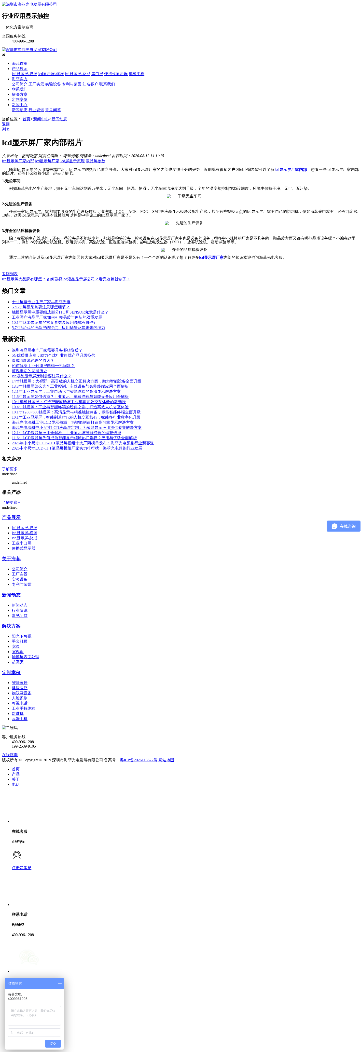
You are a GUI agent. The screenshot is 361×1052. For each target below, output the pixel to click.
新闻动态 (20, 110)
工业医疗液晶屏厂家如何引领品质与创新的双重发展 (57, 317)
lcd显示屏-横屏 (51, 74)
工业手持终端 (23, 708)
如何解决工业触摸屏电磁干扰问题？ (43, 366)
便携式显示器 (116, 74)
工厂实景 (36, 84)
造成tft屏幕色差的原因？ (33, 360)
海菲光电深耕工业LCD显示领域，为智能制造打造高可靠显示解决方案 (73, 422)
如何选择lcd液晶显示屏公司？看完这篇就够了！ (88, 279)
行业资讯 (36, 110)
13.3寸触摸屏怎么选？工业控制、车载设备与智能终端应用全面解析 (70, 386)
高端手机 (20, 719)
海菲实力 (20, 79)
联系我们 (107, 84)
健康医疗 (20, 688)
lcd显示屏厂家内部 (18, 161)
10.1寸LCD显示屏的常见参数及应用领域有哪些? (53, 322)
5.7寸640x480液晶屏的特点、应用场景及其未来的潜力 (58, 328)
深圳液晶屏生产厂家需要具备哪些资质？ (47, 350)
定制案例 (20, 99)
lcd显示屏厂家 (47, 161)
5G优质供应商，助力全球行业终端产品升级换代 (53, 355)
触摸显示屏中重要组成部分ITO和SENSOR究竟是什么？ (60, 312)
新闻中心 (20, 105)
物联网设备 (21, 693)
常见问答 (53, 110)
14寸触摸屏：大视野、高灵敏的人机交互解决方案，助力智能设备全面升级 (76, 381)
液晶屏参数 (95, 161)
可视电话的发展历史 (29, 371)
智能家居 (20, 683)
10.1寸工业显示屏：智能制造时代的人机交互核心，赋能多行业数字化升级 (76, 417)
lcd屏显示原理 (72, 161)
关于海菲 (11, 558)
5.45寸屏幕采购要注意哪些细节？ (41, 307)
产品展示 (20, 69)
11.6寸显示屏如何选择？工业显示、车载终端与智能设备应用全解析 (70, 397)
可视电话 (20, 703)
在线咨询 (10, 755)
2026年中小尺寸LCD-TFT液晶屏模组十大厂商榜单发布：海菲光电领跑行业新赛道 (83, 443)
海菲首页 (20, 63)
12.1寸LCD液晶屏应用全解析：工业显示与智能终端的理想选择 (66, 433)
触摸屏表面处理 (25, 657)
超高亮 (18, 662)
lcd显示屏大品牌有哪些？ (24, 279)
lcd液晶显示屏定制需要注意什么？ (41, 376)
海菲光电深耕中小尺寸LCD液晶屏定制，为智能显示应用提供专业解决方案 (77, 427)
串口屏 (97, 74)
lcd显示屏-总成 (77, 74)
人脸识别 (20, 698)
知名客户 (90, 84)
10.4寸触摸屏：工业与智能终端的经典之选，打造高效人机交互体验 (70, 407)
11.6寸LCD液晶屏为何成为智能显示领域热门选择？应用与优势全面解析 (74, 438)
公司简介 (20, 84)
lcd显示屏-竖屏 (24, 74)
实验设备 (53, 84)
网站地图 (166, 760)
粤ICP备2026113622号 (138, 760)
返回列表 (10, 274)
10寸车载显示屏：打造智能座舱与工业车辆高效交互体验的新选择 (69, 402)
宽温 (16, 646)
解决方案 (20, 94)
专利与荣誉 (72, 84)
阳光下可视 (21, 636)
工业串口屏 (21, 543)
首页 (26, 119)
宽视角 (18, 652)
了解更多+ (11, 469)
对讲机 (18, 713)
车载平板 (136, 74)
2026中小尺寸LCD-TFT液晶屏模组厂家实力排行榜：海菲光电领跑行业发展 (77, 448)
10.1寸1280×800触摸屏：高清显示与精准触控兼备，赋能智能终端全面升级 (76, 412)
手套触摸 (20, 641)
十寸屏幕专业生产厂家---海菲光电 (41, 302)
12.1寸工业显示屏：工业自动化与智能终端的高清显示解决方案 (66, 391)
